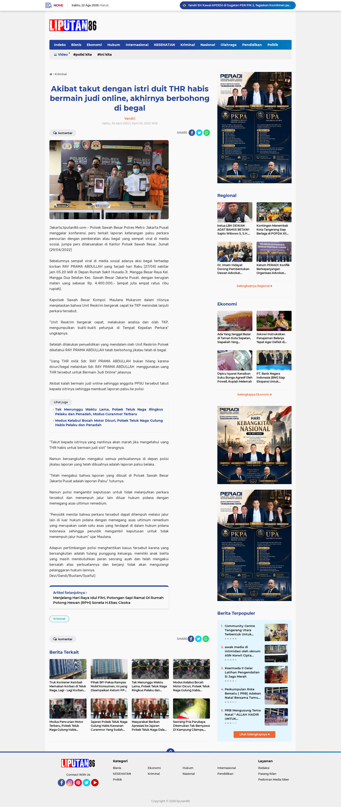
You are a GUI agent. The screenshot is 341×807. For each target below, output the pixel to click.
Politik (272, 45)
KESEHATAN (164, 45)
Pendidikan (252, 45)
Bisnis (76, 45)
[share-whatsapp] (206, 132)
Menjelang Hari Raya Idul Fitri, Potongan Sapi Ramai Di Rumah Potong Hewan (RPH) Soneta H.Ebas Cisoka (108, 600)
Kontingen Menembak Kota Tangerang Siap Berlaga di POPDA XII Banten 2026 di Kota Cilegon (272, 229)
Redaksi (263, 768)
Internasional (137, 45)
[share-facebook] (192, 132)
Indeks (60, 45)
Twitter (88, 788)
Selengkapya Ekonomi (253, 394)
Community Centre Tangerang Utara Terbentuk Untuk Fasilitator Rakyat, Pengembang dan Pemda (240, 630)
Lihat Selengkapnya (253, 734)
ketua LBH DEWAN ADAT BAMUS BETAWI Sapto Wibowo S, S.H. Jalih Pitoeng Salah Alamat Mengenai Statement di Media (233, 229)
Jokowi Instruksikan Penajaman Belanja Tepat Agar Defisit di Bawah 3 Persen (271, 338)
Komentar (65, 133)
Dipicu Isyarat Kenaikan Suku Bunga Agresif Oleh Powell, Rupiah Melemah (234, 377)
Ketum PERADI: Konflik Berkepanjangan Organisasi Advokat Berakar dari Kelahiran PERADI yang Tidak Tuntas (273, 269)
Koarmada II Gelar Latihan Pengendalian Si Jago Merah (242, 672)
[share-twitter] (199, 132)
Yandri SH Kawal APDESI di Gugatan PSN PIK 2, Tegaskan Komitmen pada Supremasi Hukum (240, 5)
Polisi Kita (84, 54)
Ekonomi (94, 45)
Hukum (113, 45)
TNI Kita (106, 54)
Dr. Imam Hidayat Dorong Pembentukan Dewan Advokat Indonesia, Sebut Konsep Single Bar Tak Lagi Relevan (234, 269)
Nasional (207, 45)
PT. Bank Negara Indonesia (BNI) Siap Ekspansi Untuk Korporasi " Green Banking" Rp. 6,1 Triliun (273, 377)
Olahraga (229, 45)
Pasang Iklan (267, 773)
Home (58, 5)
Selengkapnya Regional (253, 286)
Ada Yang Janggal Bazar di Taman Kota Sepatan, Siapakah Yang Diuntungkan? (234, 338)
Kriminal (187, 45)
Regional (226, 195)
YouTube (98, 788)
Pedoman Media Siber (273, 779)
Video (63, 54)
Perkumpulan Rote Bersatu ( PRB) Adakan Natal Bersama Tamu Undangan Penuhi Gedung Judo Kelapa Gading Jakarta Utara (243, 693)
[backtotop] (170, 752)
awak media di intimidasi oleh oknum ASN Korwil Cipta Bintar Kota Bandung (243, 651)
